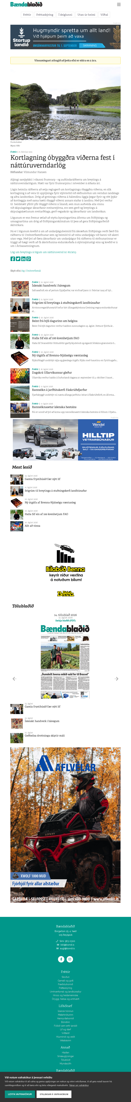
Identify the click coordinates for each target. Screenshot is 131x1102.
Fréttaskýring (44, 14)
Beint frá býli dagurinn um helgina (54, 321)
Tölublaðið (23, 606)
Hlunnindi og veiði (65, 1037)
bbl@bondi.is (67, 945)
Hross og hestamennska (65, 995)
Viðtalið (65, 1033)
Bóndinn (65, 1022)
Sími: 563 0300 (67, 941)
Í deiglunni (65, 14)
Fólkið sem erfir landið (65, 1026)
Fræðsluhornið (65, 984)
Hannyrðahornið (65, 1018)
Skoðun (65, 977)
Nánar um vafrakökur (79, 1085)
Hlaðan (65, 1052)
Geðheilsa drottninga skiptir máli (45, 735)
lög (22, 270)
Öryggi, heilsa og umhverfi (65, 999)
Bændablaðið (65, 1071)
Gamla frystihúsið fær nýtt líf (42, 479)
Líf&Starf (65, 1006)
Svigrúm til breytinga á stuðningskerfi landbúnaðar (66, 303)
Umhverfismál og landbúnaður (65, 991)
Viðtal (104, 14)
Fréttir (27, 14)
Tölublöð (65, 1060)
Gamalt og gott (65, 980)
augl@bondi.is (67, 948)
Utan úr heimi (86, 14)
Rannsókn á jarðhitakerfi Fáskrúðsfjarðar (59, 390)
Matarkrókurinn (65, 1015)
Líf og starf (65, 1029)
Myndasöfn (65, 1063)
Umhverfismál (33, 270)
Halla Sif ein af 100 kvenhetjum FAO (55, 338)
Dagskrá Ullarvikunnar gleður (52, 373)
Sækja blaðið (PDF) (65, 620)
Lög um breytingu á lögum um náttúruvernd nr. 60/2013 (43, 252)
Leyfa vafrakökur (20, 1094)
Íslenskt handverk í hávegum (51, 285)
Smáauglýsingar (65, 1056)
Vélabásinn (65, 1040)
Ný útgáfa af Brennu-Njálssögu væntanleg (60, 355)
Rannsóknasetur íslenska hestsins (54, 407)
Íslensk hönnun (65, 1011)
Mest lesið (22, 467)
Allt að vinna (32, 525)
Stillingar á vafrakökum (54, 1094)
